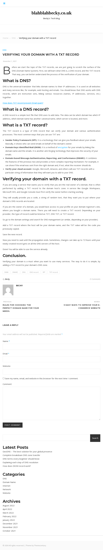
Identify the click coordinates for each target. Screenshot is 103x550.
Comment (7, 384)
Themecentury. (40, 545)
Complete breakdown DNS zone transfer (21, 455)
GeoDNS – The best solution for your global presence (27, 451)
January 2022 (9, 520)
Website (6, 366)
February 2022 (9, 516)
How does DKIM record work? (17, 466)
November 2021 (10, 527)
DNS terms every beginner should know (21, 458)
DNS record (34, 272)
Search (95, 438)
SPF (44, 272)
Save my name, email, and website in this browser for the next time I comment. (41, 378)
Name (6, 341)
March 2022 (8, 512)
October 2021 (9, 530)
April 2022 (7, 509)
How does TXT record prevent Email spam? (23, 103)
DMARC (15, 272)
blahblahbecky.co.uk (52, 12)
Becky (7, 279)
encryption (63, 147)
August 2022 (8, 505)
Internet (6, 485)
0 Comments (95, 279)
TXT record (53, 272)
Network (7, 489)
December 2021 (10, 523)
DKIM (6, 272)
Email (6, 353)
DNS (5, 50)
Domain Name (9, 482)
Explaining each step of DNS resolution (20, 462)
